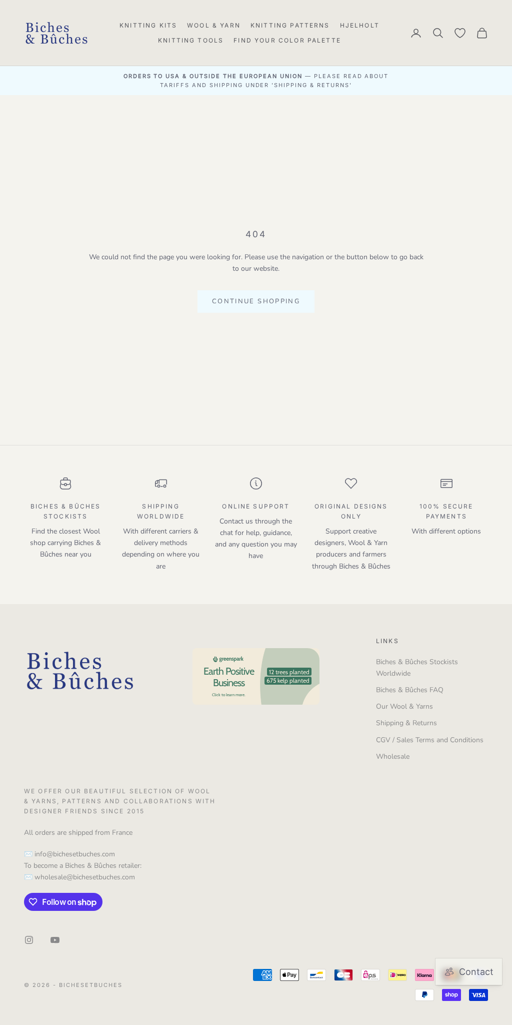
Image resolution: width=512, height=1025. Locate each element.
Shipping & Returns (406, 723)
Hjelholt (360, 25)
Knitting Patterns (290, 25)
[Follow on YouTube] (55, 940)
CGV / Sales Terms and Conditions (430, 740)
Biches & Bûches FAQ (410, 690)
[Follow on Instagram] (29, 940)
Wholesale (393, 756)
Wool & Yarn (213, 25)
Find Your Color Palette (287, 40)
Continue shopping (256, 301)
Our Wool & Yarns (404, 706)
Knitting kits (148, 25)
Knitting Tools (191, 40)
